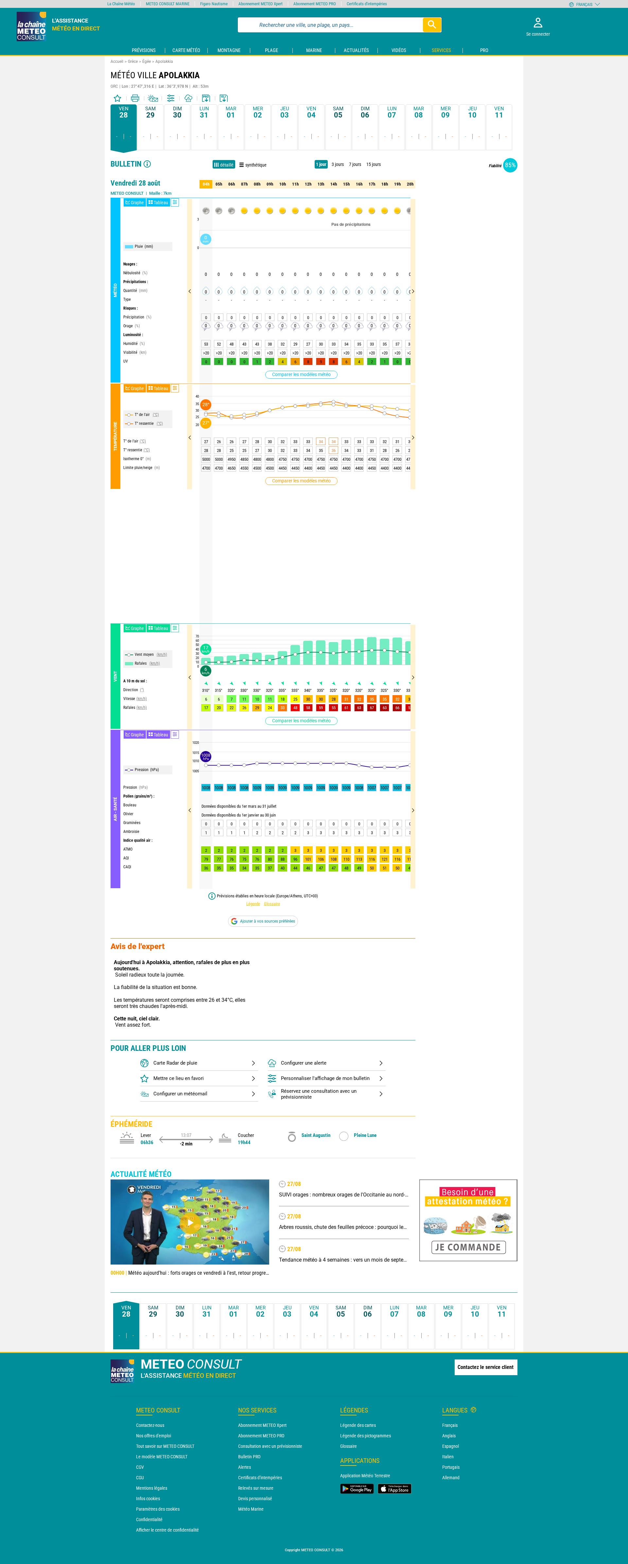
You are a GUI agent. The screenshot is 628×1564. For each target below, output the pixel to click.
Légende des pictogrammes (365, 1435)
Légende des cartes (358, 1425)
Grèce (133, 61)
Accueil (117, 61)
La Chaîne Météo (121, 3)
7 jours (355, 164)
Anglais (449, 1435)
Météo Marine (251, 1509)
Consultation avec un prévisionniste (270, 1446)
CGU (140, 1477)
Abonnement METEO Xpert (262, 1425)
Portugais (451, 1467)
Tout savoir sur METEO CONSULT (165, 1446)
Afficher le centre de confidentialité (167, 1530)
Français (450, 1425)
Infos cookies (148, 1498)
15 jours (373, 164)
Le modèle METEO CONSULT (161, 1456)
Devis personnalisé (255, 1498)
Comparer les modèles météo (301, 374)
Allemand (451, 1477)
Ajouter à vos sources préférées (267, 921)
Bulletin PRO (249, 1456)
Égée (146, 61)
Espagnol (450, 1446)
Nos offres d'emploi (153, 1435)
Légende (253, 903)
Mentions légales (151, 1488)
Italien (448, 1456)
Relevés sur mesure (255, 1488)
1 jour (321, 164)
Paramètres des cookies (158, 1509)
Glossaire (272, 903)
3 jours (338, 164)
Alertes (244, 1467)
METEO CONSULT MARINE (167, 3)
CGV (140, 1467)
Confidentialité (149, 1519)
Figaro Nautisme (214, 3)
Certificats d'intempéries (260, 1477)
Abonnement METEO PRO (261, 1435)
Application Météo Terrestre (365, 1475)
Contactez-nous (150, 1425)
